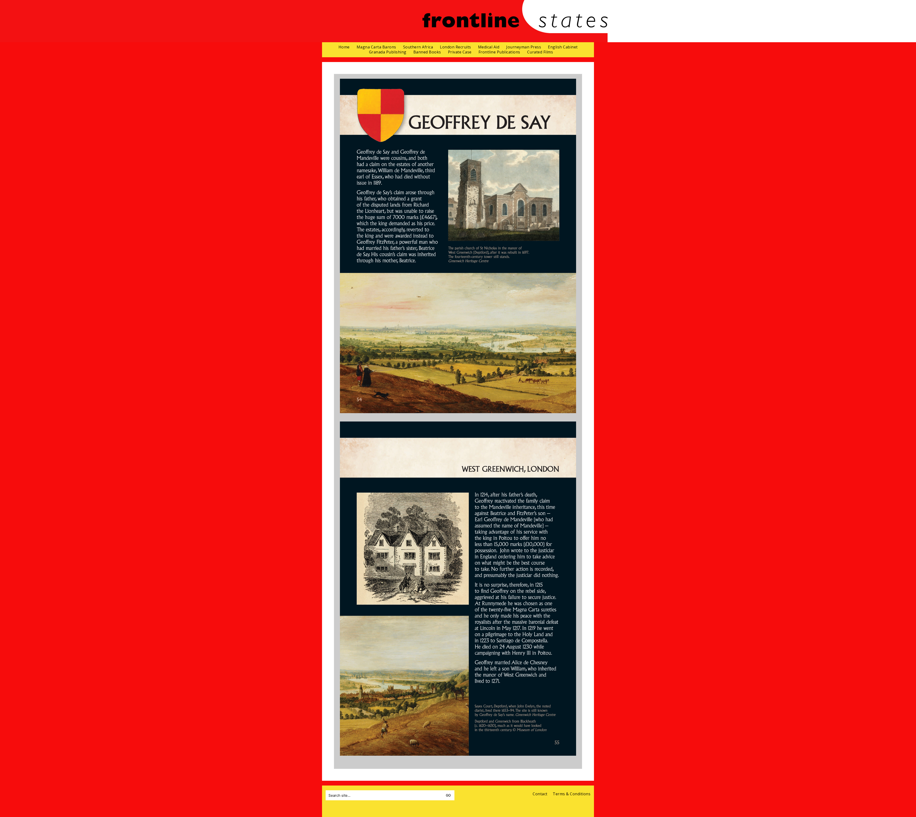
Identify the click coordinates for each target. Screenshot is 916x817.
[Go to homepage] (515, 21)
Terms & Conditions (571, 793)
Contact (540, 793)
